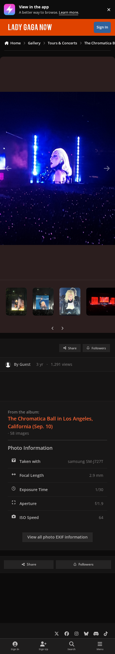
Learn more (10, 9)
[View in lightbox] (57, 168)
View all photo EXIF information (57, 537)
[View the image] (16, 302)
